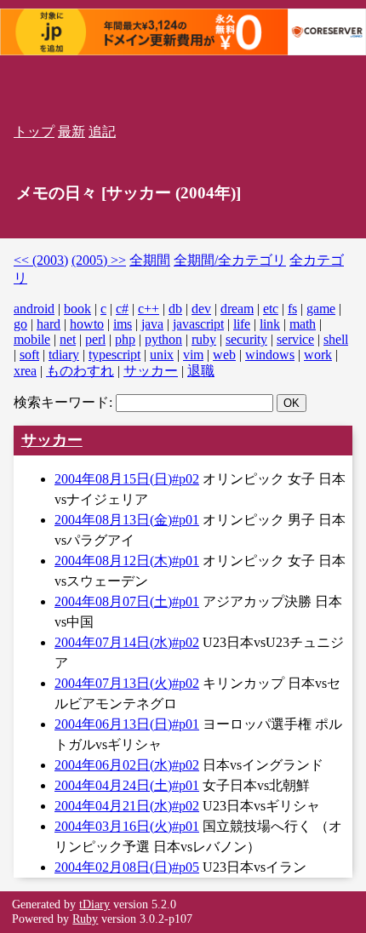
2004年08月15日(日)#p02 (126, 479)
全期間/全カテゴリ (230, 260)
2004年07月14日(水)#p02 (126, 642)
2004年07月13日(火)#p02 (126, 683)
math (302, 324)
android (34, 308)
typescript (114, 354)
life (241, 324)
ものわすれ (80, 370)
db (175, 308)
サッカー (150, 370)
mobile (32, 339)
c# (122, 308)
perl (95, 339)
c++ (148, 308)
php (125, 339)
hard (48, 324)
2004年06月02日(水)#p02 (126, 765)
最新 (71, 131)
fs (292, 308)
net (68, 339)
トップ (34, 131)
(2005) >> (98, 260)
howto (87, 324)
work (318, 354)
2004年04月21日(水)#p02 (126, 805)
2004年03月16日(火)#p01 (126, 826)
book (77, 308)
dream (237, 308)
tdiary (64, 354)
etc (270, 308)
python (163, 339)
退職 (200, 370)
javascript (198, 324)
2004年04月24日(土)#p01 (126, 785)
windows (270, 354)
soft (29, 354)
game (320, 308)
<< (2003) (41, 260)
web (224, 354)
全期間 (149, 260)
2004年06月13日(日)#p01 (126, 724)
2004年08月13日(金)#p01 (126, 519)
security (246, 339)
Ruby (85, 918)
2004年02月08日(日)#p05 (126, 867)
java (152, 324)
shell (335, 339)
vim (193, 354)
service (295, 339)
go (20, 324)
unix (162, 354)
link (270, 324)
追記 (102, 131)
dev (201, 308)
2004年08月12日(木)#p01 (126, 560)
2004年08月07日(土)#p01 (126, 601)
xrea (25, 370)
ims (122, 324)
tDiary (94, 904)
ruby (204, 339)
